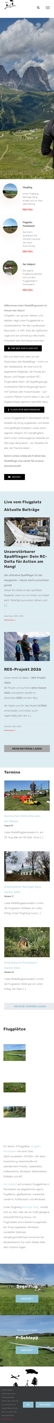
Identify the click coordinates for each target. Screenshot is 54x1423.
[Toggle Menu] (48, 7)
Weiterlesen (9, 620)
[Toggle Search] (38, 7)
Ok (28, 1404)
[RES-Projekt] (27, 646)
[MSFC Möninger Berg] (27, 1370)
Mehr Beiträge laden (27, 748)
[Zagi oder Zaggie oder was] (27, 531)
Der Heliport (10, 1184)
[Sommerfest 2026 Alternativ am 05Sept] (27, 795)
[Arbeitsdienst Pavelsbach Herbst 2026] (27, 942)
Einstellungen (7, 1419)
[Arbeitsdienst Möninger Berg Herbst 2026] (27, 866)
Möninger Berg (30, 1207)
